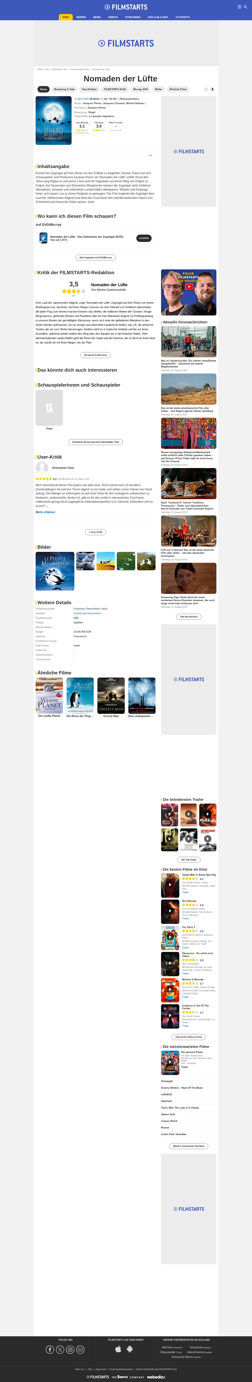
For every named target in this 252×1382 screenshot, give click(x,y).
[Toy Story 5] (170, 938)
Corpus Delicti (169, 1121)
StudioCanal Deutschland (87, 613)
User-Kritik (49, 457)
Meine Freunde (115, 123)
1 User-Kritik (95, 532)
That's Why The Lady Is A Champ (180, 1107)
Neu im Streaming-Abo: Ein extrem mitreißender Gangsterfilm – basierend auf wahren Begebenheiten (188, 363)
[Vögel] (49, 408)
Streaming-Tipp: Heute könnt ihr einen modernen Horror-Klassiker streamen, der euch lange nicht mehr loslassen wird (188, 600)
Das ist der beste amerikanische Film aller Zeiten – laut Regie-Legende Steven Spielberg (187, 409)
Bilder (44, 547)
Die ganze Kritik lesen (95, 355)
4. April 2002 (82, 98)
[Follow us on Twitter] (60, 1350)
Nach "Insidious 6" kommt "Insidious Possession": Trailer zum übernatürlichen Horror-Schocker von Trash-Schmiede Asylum (187, 505)
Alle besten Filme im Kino (188, 1037)
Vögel (91, 112)
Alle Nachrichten (189, 616)
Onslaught (167, 1081)
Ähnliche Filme (54, 673)
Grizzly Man (111, 716)
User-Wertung (82, 123)
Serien (81, 17)
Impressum (101, 1369)
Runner (165, 1127)
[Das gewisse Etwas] (170, 1063)
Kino (66, 17)
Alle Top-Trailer (189, 859)
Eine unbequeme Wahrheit (145, 716)
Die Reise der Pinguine (81, 716)
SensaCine (196, 1347)
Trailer (185, 892)
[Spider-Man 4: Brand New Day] (170, 885)
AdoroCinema (195, 1352)
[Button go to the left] (206, 89)
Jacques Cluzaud (114, 103)
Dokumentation (129, 98)
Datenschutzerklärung (147, 1369)
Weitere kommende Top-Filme (188, 1146)
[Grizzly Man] (111, 696)
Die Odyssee (189, 901)
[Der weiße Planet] (49, 696)
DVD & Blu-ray (158, 17)
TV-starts (182, 17)
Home (40, 69)
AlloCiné (167, 1347)
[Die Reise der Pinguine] (80, 696)
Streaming (133, 17)
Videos (113, 17)
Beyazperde (168, 1352)
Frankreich (79, 608)
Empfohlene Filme (60, 69)
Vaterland (166, 1101)
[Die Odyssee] (170, 912)
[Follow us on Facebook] (50, 1350)
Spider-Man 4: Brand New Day (199, 874)
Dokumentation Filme (79, 69)
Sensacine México (183, 1356)
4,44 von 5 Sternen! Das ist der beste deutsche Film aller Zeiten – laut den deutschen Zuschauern (187, 553)
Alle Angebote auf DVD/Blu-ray (96, 257)
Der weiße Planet (49, 715)
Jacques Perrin (92, 103)
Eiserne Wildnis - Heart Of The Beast (182, 1087)
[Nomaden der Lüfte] (54, 120)
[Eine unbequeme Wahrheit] (142, 696)
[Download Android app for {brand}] (131, 1348)
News (97, 17)
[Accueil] (126, 7)
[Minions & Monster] (170, 990)
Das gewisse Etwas (192, 1052)
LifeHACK (166, 1094)
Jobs (90, 1369)
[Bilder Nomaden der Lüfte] (55, 571)
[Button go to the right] (212, 89)
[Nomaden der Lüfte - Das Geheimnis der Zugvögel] (43, 237)
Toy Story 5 (188, 927)
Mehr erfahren (45, 512)
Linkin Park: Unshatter (174, 1134)
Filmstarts (98, 123)
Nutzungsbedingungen (121, 1369)
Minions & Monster (193, 979)
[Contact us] (81, 1350)
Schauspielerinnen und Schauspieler (78, 385)
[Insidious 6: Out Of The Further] (170, 1016)
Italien (104, 608)
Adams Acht (168, 1114)
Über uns (79, 1369)
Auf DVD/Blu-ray (48, 224)
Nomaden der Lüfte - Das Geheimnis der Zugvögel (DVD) (86, 236)
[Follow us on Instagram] (70, 1350)
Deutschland (93, 608)
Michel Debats (135, 103)
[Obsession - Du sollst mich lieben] (170, 964)
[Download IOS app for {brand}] (120, 1348)
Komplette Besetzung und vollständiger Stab (95, 442)
